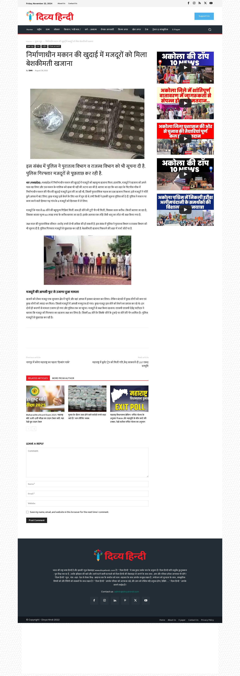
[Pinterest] (125, 601)
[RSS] (200, 3)
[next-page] (34, 429)
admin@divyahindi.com (126, 591)
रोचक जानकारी (54, 46)
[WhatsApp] (37, 78)
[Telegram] (53, 78)
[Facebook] (188, 3)
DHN (31, 70)
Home (29, 41)
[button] (210, 29)
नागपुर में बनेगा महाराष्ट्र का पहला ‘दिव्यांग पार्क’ (48, 362)
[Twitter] (205, 3)
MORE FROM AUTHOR (63, 378)
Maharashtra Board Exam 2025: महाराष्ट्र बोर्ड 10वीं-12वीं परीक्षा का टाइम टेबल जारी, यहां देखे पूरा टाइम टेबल (45, 418)
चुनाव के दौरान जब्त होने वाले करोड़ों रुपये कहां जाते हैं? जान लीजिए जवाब (87, 416)
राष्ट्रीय (44, 46)
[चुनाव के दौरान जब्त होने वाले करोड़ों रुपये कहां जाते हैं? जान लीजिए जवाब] (87, 399)
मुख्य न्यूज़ (38, 41)
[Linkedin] (115, 601)
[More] (62, 78)
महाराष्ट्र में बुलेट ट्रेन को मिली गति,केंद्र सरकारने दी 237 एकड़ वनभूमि (120, 364)
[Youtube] (211, 3)
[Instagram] (194, 3)
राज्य (38, 46)
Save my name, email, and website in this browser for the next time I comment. (69, 512)
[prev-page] (28, 429)
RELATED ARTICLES (38, 378)
